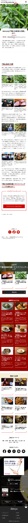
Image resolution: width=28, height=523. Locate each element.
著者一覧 (17, 512)
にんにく (10, 442)
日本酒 (6, 440)
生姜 (14, 442)
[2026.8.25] (7, 306)
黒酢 (13, 440)
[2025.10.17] (21, 351)
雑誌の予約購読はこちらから (20, 502)
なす (17, 442)
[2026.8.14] (21, 419)
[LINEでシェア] (18, 232)
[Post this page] (9, 232)
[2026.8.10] (7, 328)
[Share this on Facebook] (14, 232)
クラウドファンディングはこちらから (14, 206)
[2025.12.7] (21, 401)
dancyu (3, 236)
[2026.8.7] (7, 401)
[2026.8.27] (21, 382)
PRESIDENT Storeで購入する (8, 502)
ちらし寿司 (20, 440)
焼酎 (3, 440)
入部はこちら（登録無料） (14, 483)
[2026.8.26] (21, 306)
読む (7, 236)
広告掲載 (17, 515)
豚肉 (10, 440)
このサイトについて (5, 512)
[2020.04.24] (7, 275)
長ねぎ (16, 440)
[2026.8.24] (7, 351)
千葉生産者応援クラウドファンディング (16, 236)
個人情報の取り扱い (5, 515)
